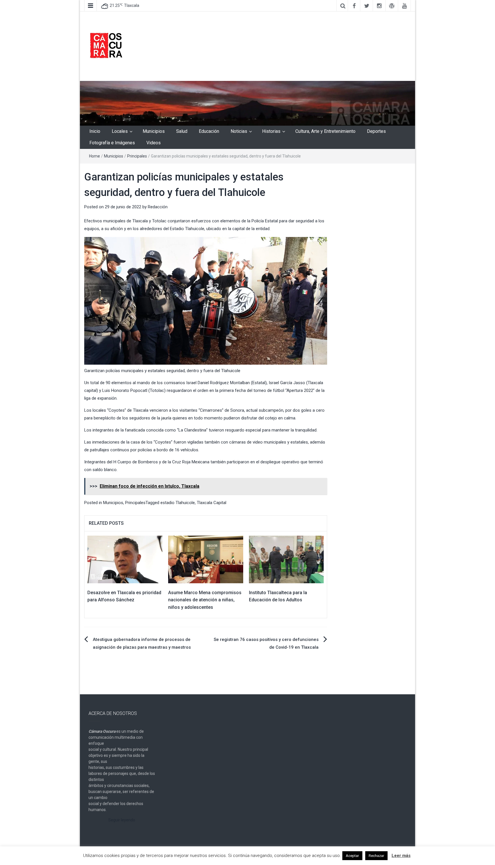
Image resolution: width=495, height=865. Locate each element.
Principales (137, 156)
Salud (181, 131)
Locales (120, 131)
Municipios (154, 131)
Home (94, 156)
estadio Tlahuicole (177, 502)
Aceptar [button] (352, 856)
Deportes (376, 131)
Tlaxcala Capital (211, 502)
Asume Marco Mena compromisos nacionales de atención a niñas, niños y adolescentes (204, 600)
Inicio (94, 131)
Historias (271, 131)
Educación (209, 131)
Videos (153, 142)
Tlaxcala (140, 220)
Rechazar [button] (376, 856)
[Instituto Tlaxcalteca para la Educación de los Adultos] (286, 559)
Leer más (401, 855)
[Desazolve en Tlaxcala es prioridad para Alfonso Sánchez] (124, 559)
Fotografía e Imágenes (112, 142)
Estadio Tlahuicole (187, 228)
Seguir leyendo (121, 820)
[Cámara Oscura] (247, 103)
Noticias (239, 131)
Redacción (158, 206)
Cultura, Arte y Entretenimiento (325, 131)
